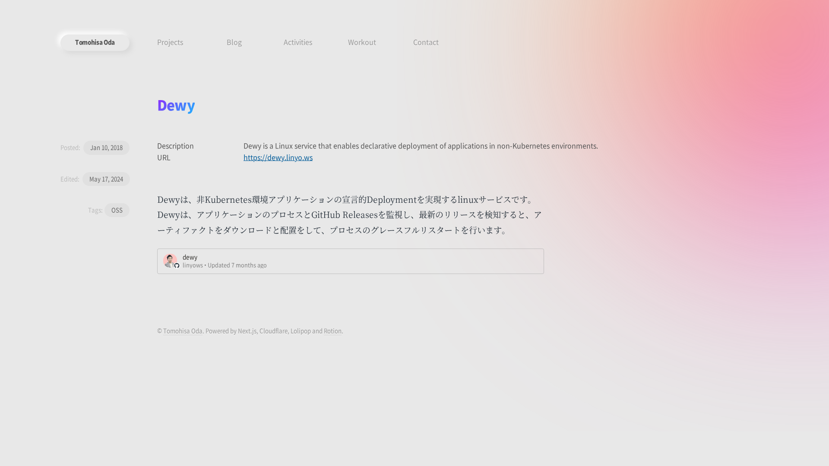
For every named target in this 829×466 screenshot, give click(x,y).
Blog (234, 42)
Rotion (333, 331)
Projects (170, 42)
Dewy (176, 104)
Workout (362, 42)
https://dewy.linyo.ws (278, 157)
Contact (426, 42)
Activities (298, 42)
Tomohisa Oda (95, 42)
